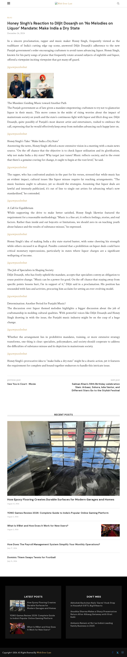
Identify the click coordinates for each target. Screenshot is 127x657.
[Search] (118, 3)
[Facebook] (112, 652)
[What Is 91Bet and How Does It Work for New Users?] (110, 530)
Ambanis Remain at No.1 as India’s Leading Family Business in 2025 (91, 624)
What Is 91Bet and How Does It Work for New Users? (37, 525)
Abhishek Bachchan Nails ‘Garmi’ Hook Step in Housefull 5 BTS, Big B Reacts (92, 604)
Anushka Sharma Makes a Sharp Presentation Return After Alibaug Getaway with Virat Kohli (93, 614)
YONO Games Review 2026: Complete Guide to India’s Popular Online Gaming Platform (58, 512)
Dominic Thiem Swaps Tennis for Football (31, 557)
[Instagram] (122, 652)
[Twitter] (117, 652)
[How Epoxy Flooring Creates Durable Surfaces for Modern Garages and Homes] (63, 458)
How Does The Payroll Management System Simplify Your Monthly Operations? (53, 544)
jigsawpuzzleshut (17, 67)
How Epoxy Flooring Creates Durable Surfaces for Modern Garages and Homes (60, 499)
